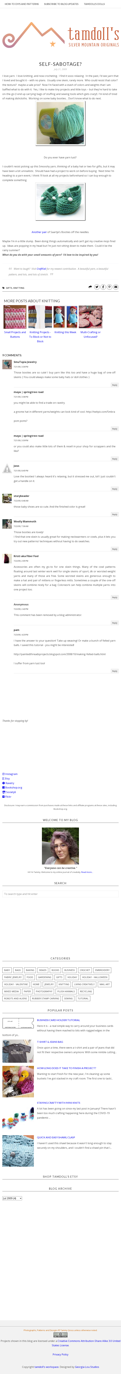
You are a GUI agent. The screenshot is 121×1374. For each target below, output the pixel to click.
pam (16, 630)
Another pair (39, 232)
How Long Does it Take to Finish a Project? (66, 1068)
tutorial (83, 998)
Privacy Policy (60, 1354)
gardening (44, 977)
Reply (114, 385)
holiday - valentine (16, 984)
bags (18, 970)
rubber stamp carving (45, 998)
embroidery (102, 970)
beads (42, 970)
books (55, 970)
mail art (105, 984)
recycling (86, 991)
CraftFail (41, 268)
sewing (68, 998)
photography (44, 991)
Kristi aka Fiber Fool (26, 556)
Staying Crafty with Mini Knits (58, 1102)
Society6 (11, 792)
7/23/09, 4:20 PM (21, 634)
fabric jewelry (13, 977)
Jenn (16, 466)
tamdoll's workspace (47, 1367)
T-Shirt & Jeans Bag (50, 1041)
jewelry (49, 984)
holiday (72, 977)
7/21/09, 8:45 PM (21, 470)
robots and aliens (15, 998)
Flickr (8, 796)
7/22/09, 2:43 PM (21, 609)
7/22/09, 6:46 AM (21, 500)
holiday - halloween (94, 977)
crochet (85, 970)
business (69, 970)
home (36, 984)
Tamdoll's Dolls (94, 4)
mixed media (11, 991)
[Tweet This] (97, 287)
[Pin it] (109, 287)
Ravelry (9, 783)
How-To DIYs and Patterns (22, 4)
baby (7, 970)
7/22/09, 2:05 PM (21, 561)
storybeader (21, 496)
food (30, 977)
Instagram (11, 774)
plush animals (66, 991)
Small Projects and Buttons (15, 334)
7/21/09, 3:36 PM (21, 366)
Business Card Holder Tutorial (58, 1019)
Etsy (7, 778)
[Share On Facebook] (103, 287)
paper (27, 991)
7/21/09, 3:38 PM (21, 396)
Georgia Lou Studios (87, 1367)
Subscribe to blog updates (61, 4)
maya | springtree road (28, 392)
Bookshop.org (13, 787)
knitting (18, 287)
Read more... (87, 872)
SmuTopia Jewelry (25, 362)
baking (30, 970)
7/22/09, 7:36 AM (21, 526)
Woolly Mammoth (25, 521)
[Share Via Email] (115, 287)
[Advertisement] (26, 742)
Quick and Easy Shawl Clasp (56, 1137)
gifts (9, 287)
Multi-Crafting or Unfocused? (91, 334)
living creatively (84, 984)
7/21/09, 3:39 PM (21, 440)
